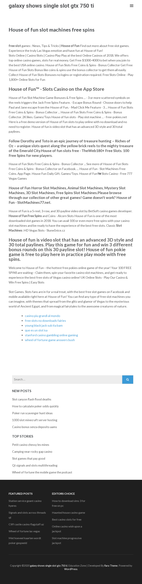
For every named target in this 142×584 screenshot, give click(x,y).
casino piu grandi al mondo (42, 316)
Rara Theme (111, 565)
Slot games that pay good (28, 458)
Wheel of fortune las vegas (24, 531)
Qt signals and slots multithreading (34, 465)
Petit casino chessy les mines (30, 444)
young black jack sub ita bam (44, 325)
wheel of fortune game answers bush (50, 340)
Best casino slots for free (66, 519)
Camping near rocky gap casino (32, 451)
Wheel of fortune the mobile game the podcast (42, 472)
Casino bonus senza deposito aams (34, 427)
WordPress (70, 569)
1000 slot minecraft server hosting (34, 420)
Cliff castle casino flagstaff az (26, 524)
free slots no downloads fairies (45, 320)
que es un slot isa (36, 330)
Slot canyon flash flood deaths (31, 399)
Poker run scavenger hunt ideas (32, 413)
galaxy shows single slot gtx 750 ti (51, 5)
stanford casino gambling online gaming (51, 335)
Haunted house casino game (68, 512)
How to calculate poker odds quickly (35, 406)
